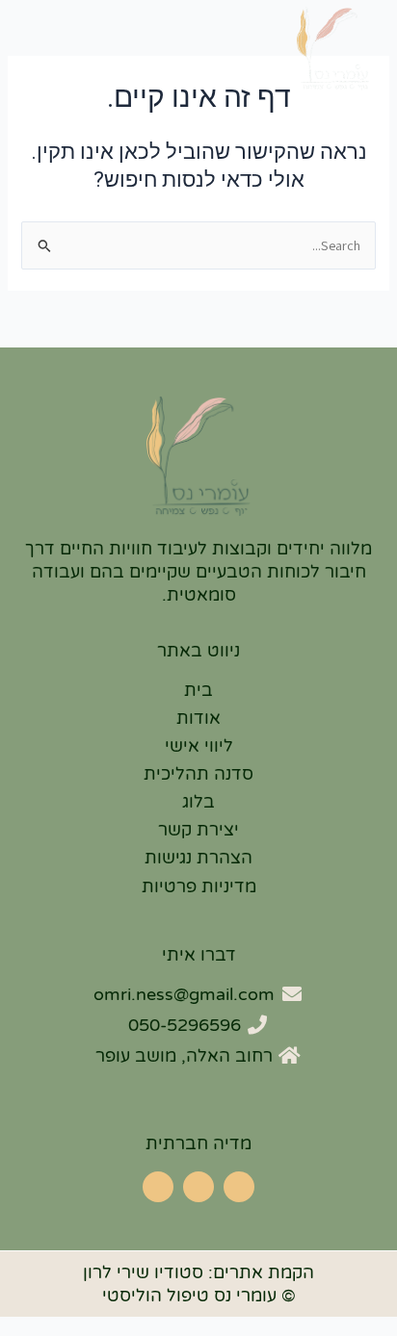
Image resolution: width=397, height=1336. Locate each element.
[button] (39, 69)
